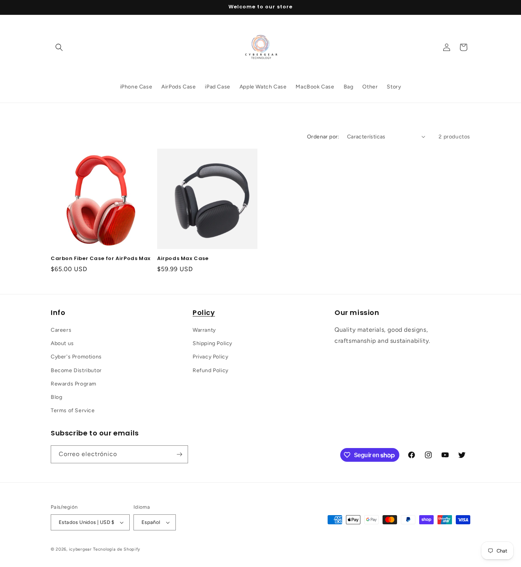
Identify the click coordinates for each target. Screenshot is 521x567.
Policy (204, 312)
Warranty (204, 330)
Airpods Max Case (183, 258)
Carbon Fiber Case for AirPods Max (101, 258)
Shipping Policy (212, 343)
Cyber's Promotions (76, 356)
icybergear (80, 549)
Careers (61, 330)
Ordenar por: (323, 136)
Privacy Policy (210, 356)
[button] (59, 47)
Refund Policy (210, 370)
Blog (56, 397)
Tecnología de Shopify (116, 549)
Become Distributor (76, 370)
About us (62, 343)
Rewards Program (73, 384)
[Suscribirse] (179, 454)
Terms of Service (73, 410)
